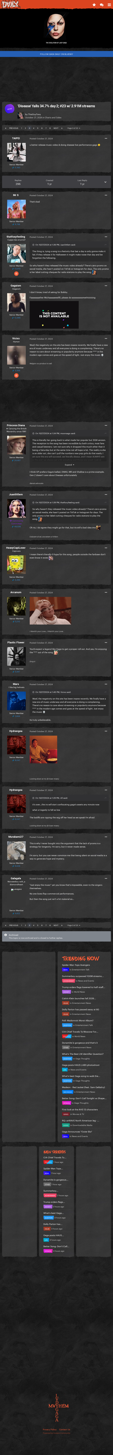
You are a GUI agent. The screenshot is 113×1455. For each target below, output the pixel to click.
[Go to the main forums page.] (101, 4)
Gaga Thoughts (82, 1058)
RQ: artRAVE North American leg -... (80, 1120)
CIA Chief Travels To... (54, 1157)
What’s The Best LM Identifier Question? (82, 1053)
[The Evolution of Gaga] (56, 29)
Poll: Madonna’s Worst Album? (77, 1020)
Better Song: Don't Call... (56, 1246)
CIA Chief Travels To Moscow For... (80, 1031)
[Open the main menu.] (109, 4)
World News (79, 991)
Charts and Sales (53, 117)
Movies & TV (78, 1113)
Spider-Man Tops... (53, 1168)
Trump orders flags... (54, 1201)
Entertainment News (81, 1002)
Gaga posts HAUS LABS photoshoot (80, 1064)
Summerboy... (50, 1190)
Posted (41, 138)
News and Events (86, 980)
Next (56, 127)
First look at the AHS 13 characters (80, 1109)
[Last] (62, 128)
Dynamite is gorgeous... (55, 1179)
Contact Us (64, 1429)
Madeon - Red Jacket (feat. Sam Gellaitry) (83, 1087)
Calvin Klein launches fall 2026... (79, 998)
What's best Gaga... (53, 1212)
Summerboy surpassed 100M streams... (83, 976)
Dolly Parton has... (52, 1223)
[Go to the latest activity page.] (94, 4)
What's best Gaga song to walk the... (81, 1075)
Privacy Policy (50, 1429)
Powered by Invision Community (56, 1432)
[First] (6, 128)
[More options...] (106, 138)
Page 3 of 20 (73, 127)
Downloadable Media (82, 1124)
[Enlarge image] (54, 314)
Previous (13, 127)
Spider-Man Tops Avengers (76, 964)
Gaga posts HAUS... (53, 1235)
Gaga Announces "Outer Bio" (77, 1131)
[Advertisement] (56, 78)
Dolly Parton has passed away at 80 (80, 1009)
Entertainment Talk (80, 969)
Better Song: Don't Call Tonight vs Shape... (84, 1098)
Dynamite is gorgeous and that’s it (80, 1042)
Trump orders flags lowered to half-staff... (83, 987)
